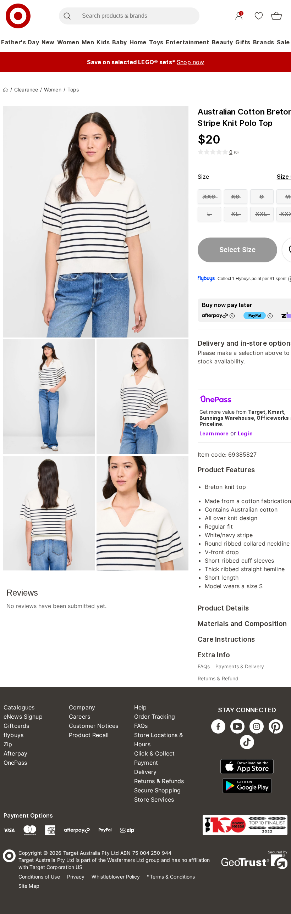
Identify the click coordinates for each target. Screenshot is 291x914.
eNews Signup (23, 716)
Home (138, 42)
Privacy (76, 877)
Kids (103, 42)
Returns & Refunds (159, 781)
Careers (79, 716)
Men (88, 42)
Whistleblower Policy (116, 877)
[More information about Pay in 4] (270, 315)
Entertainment (187, 42)
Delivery (145, 771)
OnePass (15, 762)
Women (68, 42)
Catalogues (19, 707)
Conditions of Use (39, 877)
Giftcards (16, 725)
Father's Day (20, 42)
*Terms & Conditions (171, 877)
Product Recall (89, 735)
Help (140, 707)
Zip (8, 744)
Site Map (28, 886)
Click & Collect (154, 753)
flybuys (13, 735)
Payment (146, 762)
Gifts (243, 42)
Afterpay (15, 753)
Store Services (154, 799)
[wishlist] (259, 15)
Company (82, 707)
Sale (283, 42)
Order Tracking (154, 716)
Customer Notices (93, 725)
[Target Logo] (18, 16)
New (48, 42)
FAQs (141, 725)
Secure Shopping (157, 790)
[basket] (276, 16)
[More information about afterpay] (232, 315)
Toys (156, 42)
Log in (245, 433)
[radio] (209, 196)
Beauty (222, 42)
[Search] (67, 15)
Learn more (214, 433)
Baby (119, 42)
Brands (263, 42)
